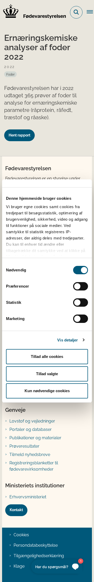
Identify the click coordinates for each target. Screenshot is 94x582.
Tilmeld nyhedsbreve (29, 454)
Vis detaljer (67, 340)
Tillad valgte (47, 374)
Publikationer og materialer (35, 437)
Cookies (21, 534)
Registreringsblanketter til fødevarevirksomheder (33, 466)
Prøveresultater (24, 446)
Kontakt (16, 510)
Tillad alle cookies (47, 356)
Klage (19, 566)
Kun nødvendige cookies (47, 391)
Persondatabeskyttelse (36, 545)
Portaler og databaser (30, 429)
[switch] (80, 286)
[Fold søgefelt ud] (76, 12)
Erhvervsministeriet (27, 496)
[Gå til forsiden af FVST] (33, 12)
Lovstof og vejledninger (32, 421)
